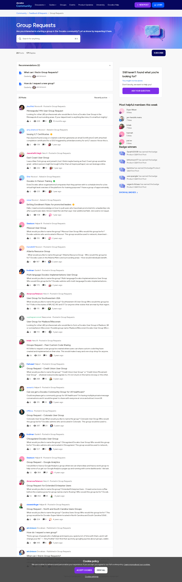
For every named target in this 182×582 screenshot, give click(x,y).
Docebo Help (113, 5)
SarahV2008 (132, 152)
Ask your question (141, 91)
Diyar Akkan (132, 110)
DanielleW (31, 247)
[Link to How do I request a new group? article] (20, 84)
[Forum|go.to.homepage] (24, 5)
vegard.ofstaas (133, 184)
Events (72, 5)
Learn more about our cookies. (137, 564)
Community (21, 13)
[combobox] (48, 38)
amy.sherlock (32, 130)
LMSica (30, 411)
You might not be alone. (132, 81)
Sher (29, 177)
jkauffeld (30, 106)
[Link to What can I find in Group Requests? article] (20, 73)
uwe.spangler (132, 176)
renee (29, 200)
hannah (130, 133)
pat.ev (129, 140)
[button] (91, 576)
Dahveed (30, 364)
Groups (63, 5)
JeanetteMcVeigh (34, 153)
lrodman (30, 270)
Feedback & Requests (38, 13)
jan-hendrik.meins (134, 117)
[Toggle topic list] (110, 65)
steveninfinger (33, 504)
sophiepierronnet (34, 317)
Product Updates (85, 5)
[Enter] (18, 38)
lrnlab (29, 341)
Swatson (30, 223)
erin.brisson (41, 76)
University (100, 5)
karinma (130, 168)
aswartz (30, 387)
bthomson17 (132, 160)
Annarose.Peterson (35, 294)
